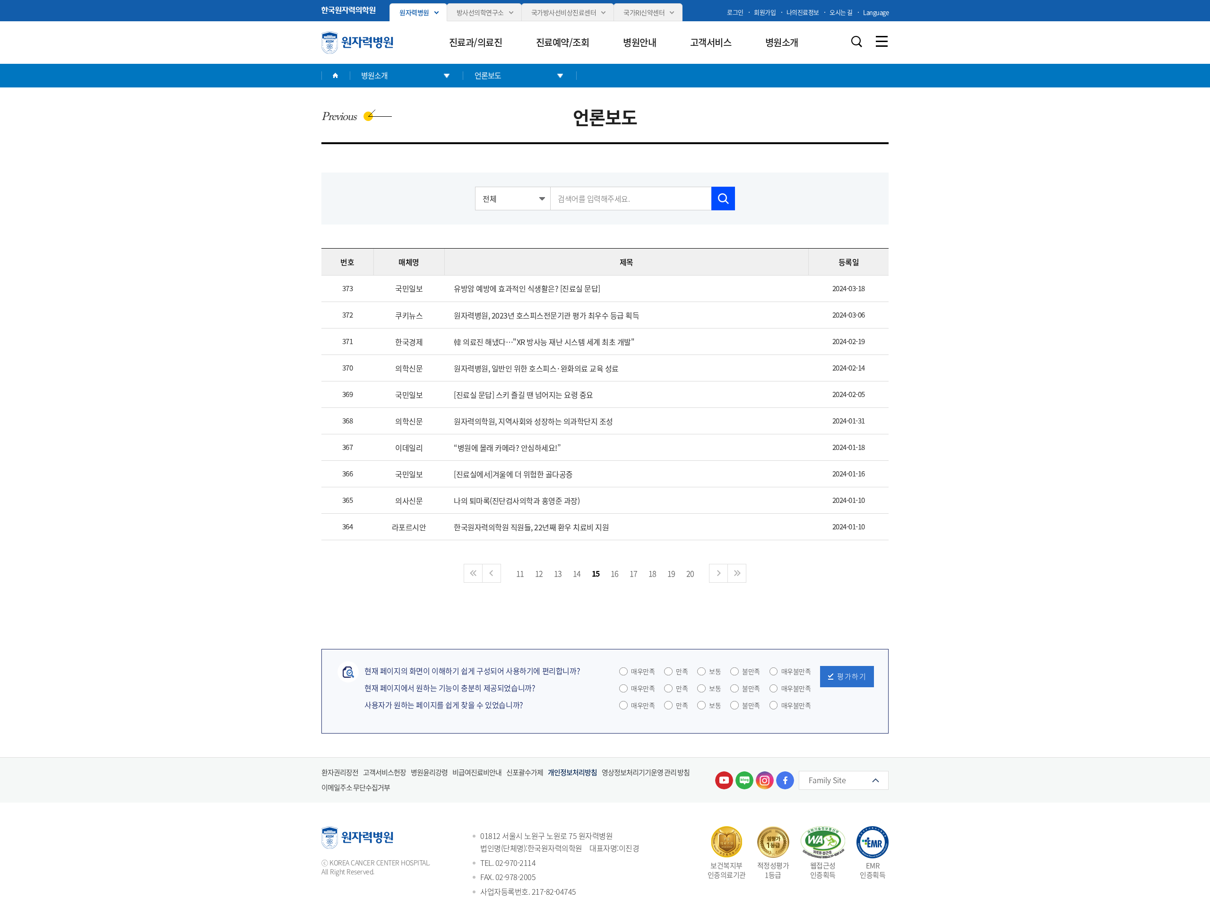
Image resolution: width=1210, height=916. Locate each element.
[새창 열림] (348, 10)
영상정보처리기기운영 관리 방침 (646, 772)
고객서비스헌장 (384, 772)
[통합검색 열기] (856, 42)
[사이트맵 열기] (881, 42)
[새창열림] (724, 780)
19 (671, 573)
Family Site (827, 780)
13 (558, 573)
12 (539, 573)
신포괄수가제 (524, 772)
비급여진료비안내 (476, 772)
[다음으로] (718, 573)
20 (690, 573)
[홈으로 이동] (335, 75)
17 (634, 573)
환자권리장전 (339, 772)
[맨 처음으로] (473, 573)
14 (577, 573)
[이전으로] (491, 573)
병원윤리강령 (429, 772)
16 (615, 573)
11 (520, 573)
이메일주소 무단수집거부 (355, 787)
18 (652, 573)
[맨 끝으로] (736, 573)
